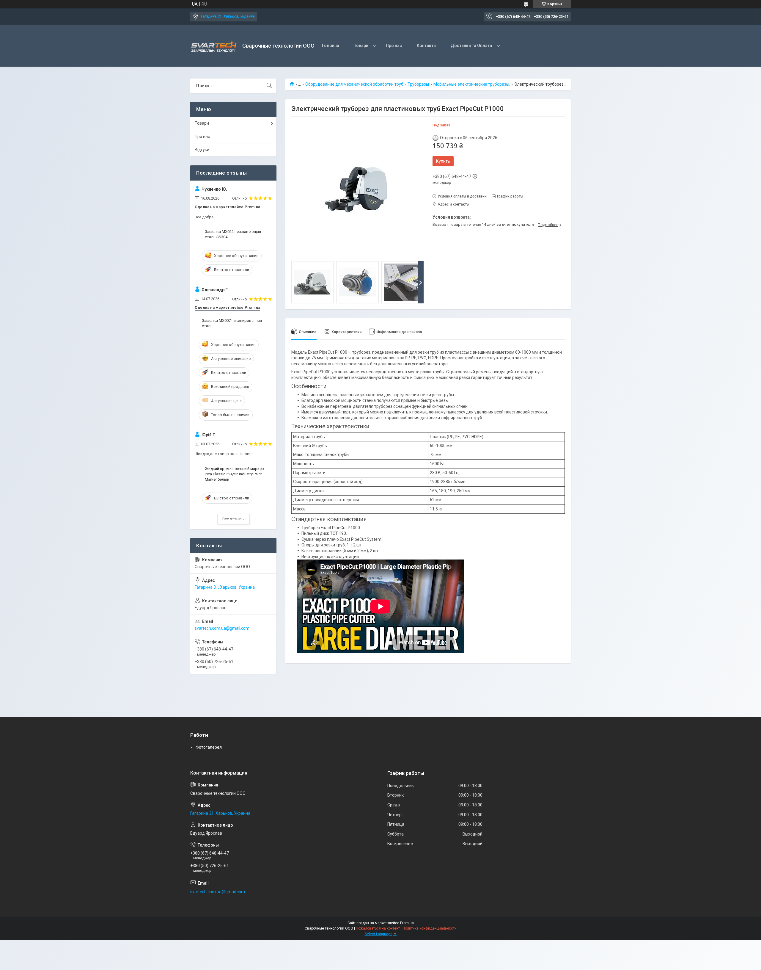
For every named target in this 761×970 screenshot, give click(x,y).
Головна (330, 45)
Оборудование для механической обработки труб (354, 84)
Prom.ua (407, 923)
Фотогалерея (209, 747)
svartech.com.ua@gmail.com (222, 628)
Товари (361, 45)
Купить (443, 161)
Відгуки (202, 149)
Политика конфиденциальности (429, 928)
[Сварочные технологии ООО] (214, 46)
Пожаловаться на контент (378, 928)
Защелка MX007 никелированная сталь (232, 323)
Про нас (394, 45)
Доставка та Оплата (471, 45)
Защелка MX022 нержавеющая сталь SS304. (233, 234)
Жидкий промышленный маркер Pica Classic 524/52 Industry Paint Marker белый (234, 474)
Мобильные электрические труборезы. (471, 84)
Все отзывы (233, 519)
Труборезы (418, 84)
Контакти (426, 45)
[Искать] (269, 86)
